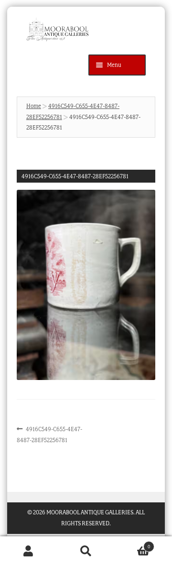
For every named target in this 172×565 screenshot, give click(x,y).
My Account (28, 551)
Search (86, 551)
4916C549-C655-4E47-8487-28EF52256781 (50, 434)
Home (33, 105)
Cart (132, 543)
